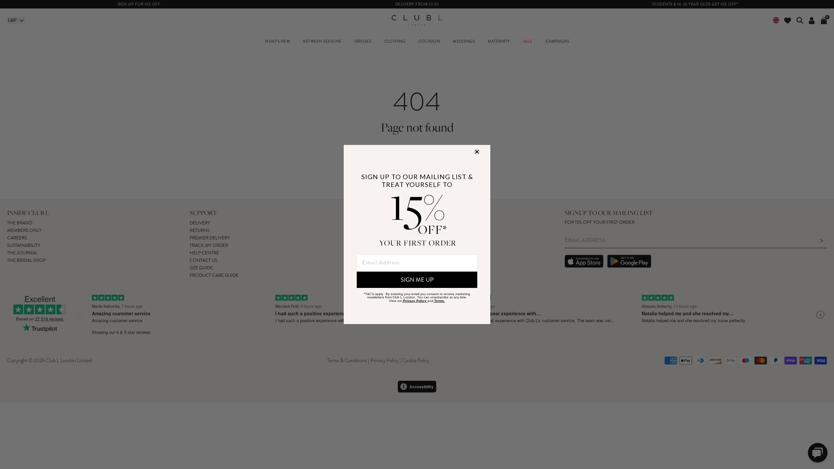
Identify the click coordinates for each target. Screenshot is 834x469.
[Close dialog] (477, 151)
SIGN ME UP (417, 280)
